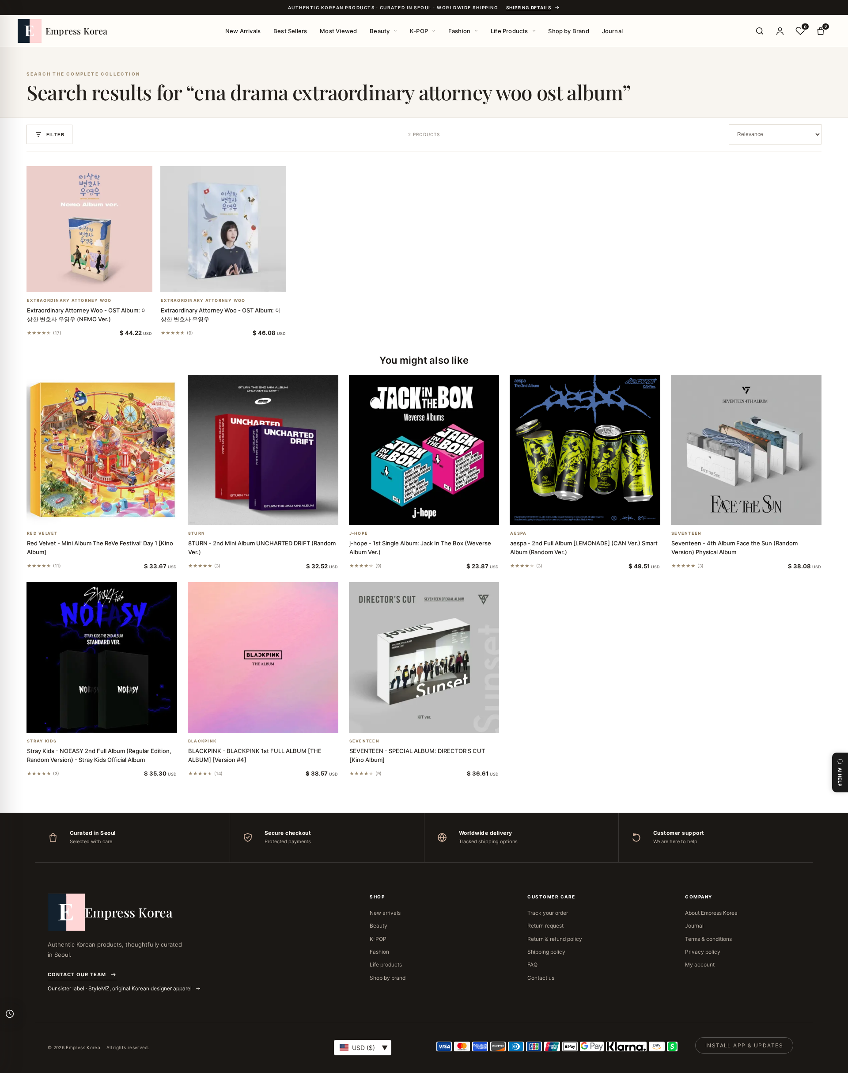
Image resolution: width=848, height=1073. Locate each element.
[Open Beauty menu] (395, 31)
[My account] (780, 31)
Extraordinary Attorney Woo (69, 300)
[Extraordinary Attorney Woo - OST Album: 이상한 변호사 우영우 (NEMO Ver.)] (89, 229)
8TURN (196, 533)
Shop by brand (387, 977)
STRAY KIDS (42, 741)
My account (700, 964)
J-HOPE (358, 533)
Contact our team (77, 974)
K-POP (419, 30)
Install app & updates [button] (744, 1045)
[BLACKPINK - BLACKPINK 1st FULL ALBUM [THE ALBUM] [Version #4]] (263, 657)
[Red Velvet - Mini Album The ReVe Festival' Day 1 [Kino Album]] (101, 450)
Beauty (380, 30)
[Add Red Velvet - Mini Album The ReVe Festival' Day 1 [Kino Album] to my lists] (112, 513)
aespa (518, 533)
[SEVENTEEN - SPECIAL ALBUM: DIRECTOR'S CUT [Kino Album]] (424, 657)
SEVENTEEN (686, 533)
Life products (386, 964)
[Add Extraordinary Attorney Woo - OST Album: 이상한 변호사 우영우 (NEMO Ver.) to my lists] (100, 280)
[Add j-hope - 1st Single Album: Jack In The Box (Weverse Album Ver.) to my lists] (434, 513)
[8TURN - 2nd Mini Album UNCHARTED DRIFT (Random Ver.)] (263, 450)
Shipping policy (546, 951)
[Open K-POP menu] (433, 31)
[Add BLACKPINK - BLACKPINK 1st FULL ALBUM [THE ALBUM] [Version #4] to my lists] (273, 721)
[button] (79, 280)
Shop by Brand (568, 30)
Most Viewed (338, 30)
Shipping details (528, 7)
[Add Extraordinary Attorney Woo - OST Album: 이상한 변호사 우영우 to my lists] (234, 280)
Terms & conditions (708, 939)
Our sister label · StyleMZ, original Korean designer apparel (120, 988)
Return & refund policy (554, 939)
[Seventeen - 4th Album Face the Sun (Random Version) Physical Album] (746, 450)
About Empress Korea (711, 912)
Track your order (547, 912)
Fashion (459, 30)
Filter (55, 134)
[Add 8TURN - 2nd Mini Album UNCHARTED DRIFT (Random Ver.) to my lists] (273, 513)
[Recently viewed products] (9, 1013)
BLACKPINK (202, 741)
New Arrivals (243, 30)
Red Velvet (42, 533)
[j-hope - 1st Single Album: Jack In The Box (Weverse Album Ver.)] (424, 450)
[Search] (759, 31)
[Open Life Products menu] (534, 31)
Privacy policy (702, 951)
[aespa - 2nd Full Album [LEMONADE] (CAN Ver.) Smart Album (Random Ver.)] (585, 450)
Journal (612, 30)
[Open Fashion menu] (476, 31)
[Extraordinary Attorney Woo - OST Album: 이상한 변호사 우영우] (223, 229)
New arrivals (385, 912)
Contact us (540, 977)
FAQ (532, 964)
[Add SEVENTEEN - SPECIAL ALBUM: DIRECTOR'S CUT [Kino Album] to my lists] (434, 721)
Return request (545, 925)
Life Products (509, 30)
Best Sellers (290, 30)
